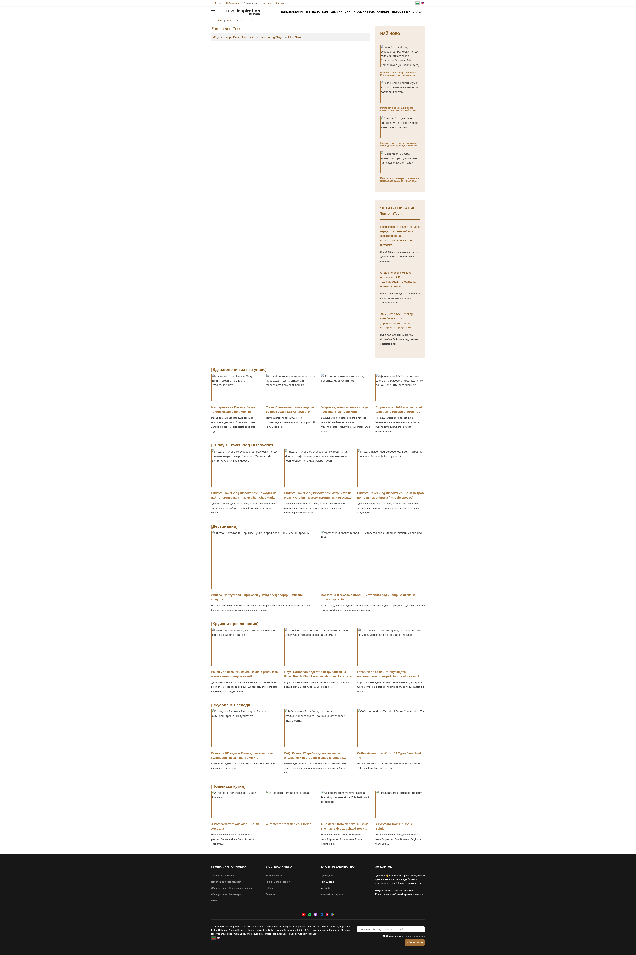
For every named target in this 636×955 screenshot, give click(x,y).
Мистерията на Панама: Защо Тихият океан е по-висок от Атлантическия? (233, 412)
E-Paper (270, 888)
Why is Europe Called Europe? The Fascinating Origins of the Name (257, 37)
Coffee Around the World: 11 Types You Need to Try (390, 755)
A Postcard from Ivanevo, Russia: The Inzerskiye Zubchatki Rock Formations (344, 828)
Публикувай (232, 3)
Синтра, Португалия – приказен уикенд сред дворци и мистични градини (400, 145)
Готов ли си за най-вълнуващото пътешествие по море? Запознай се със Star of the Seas (390, 676)
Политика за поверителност (226, 881)
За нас (218, 3)
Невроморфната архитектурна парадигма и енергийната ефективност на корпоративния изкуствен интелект (400, 235)
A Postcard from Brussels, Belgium (394, 826)
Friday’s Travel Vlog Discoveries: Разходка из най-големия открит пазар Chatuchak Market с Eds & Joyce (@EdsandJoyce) (400, 76)
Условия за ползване (222, 875)
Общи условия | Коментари (226, 894)
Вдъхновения (292, 11)
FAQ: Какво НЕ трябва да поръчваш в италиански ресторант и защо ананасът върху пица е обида (313, 758)
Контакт (280, 3)
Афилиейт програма (331, 894)
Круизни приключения (371, 11)
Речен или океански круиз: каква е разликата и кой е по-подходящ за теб (398, 110)
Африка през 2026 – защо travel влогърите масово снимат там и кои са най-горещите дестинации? (399, 414)
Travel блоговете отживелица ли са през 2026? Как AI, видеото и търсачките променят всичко (290, 412)
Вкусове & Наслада (407, 11)
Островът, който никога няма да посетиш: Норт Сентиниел (345, 409)
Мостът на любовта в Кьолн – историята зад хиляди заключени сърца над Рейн (368, 597)
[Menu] (213, 12)
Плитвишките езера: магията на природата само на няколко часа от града (399, 181)
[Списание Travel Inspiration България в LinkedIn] (321, 914)
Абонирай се (415, 942)
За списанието (274, 875)
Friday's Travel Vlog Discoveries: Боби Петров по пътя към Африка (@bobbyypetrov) (390, 495)
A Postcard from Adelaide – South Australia (235, 826)
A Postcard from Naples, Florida (288, 824)
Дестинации (340, 11)
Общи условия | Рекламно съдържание (232, 888)
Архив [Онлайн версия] (278, 881)
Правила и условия (414, 936)
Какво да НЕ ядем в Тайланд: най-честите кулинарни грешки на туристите (242, 755)
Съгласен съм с (405, 936)
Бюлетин (266, 3)
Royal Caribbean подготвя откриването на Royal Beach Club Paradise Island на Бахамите (318, 674)
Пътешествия (317, 11)
